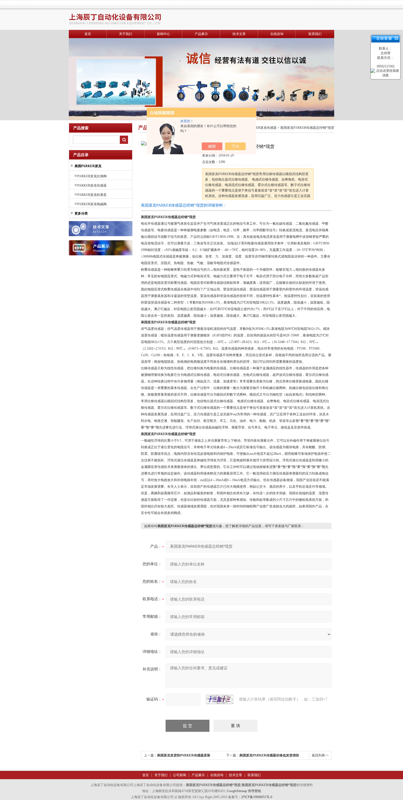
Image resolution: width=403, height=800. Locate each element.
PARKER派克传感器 (92, 185)
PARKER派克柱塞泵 (92, 195)
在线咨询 (276, 34)
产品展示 (201, 34)
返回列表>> (320, 755)
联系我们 (315, 34)
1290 (221, 162)
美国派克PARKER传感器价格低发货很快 (269, 755)
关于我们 (125, 34)
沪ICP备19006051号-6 (256, 797)
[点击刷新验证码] (219, 699)
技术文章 (239, 34)
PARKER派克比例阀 (92, 176)
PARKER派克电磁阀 (92, 204)
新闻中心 (163, 34)
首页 (87, 34)
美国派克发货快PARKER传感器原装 (183, 755)
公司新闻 (179, 775)
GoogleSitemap (237, 791)
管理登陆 (254, 791)
